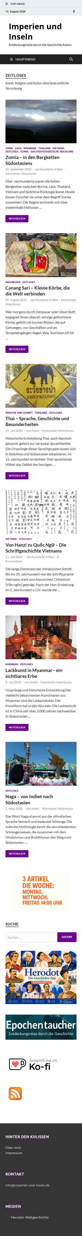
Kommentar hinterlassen (21, 173)
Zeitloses (11, 151)
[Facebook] (74, 11)
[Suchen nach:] (41, 937)
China (9, 148)
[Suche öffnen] (71, 59)
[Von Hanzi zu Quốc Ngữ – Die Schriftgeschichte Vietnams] (41, 512)
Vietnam (58, 148)
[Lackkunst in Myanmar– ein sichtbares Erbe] (41, 637)
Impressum (13, 1153)
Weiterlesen (15, 217)
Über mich (13, 1147)
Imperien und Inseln (35, 31)
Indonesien (12, 282)
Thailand (44, 148)
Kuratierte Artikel (51, 169)
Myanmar (30, 148)
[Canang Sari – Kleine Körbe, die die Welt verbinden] (41, 255)
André (35, 430)
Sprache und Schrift (19, 412)
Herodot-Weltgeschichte (30, 1217)
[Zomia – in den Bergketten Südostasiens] (41, 121)
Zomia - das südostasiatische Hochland (46, 151)
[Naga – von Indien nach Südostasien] (41, 764)
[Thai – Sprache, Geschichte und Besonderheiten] (41, 386)
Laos (18, 148)
